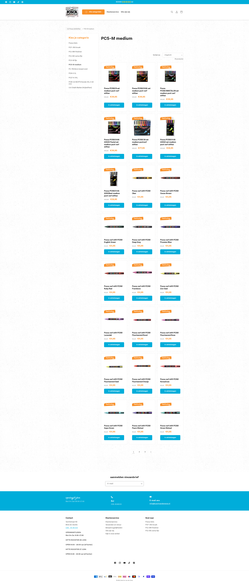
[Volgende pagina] (151, 452)
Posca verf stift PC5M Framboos (141, 287)
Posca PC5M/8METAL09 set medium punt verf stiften (169, 92)
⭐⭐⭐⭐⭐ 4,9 (127, 2)
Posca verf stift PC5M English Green (113, 241)
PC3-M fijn (73, 60)
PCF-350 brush (74, 47)
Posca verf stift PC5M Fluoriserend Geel (113, 380)
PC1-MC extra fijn (75, 56)
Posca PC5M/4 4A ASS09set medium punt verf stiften (112, 193)
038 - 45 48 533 (72, 528)
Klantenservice (111, 522)
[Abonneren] (141, 483)
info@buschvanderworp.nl (160, 504)
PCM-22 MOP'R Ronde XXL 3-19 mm (81, 83)
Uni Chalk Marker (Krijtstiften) (80, 88)
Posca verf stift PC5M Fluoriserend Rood (141, 334)
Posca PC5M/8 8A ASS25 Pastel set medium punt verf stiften (111, 143)
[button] (92, 11)
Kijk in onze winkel (113, 534)
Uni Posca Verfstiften (74, 29)
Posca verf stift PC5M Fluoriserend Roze (169, 334)
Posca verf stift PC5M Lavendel (113, 334)
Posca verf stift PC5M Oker (141, 192)
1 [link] (133, 452)
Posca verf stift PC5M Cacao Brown (169, 192)
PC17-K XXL (73, 78)
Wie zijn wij (110, 531)
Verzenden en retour (113, 525)
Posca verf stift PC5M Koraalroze (169, 380)
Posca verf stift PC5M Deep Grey (141, 241)
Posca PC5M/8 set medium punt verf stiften (112, 90)
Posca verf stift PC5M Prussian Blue (169, 241)
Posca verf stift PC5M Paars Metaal (141, 427)
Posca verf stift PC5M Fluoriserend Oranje (141, 380)
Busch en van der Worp (127, 580)
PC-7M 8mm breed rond (78, 69)
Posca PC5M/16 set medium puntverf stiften (140, 142)
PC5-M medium (89, 29)
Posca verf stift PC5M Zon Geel (169, 287)
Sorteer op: (156, 55)
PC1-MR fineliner (75, 52)
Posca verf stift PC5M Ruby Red (113, 287)
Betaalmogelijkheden (114, 528)
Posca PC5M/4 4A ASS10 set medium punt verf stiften (168, 142)
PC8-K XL (72, 73)
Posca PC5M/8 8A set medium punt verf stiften (141, 90)
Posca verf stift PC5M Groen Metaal (169, 427)
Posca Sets (73, 43)
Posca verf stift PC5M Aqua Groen (113, 427)
